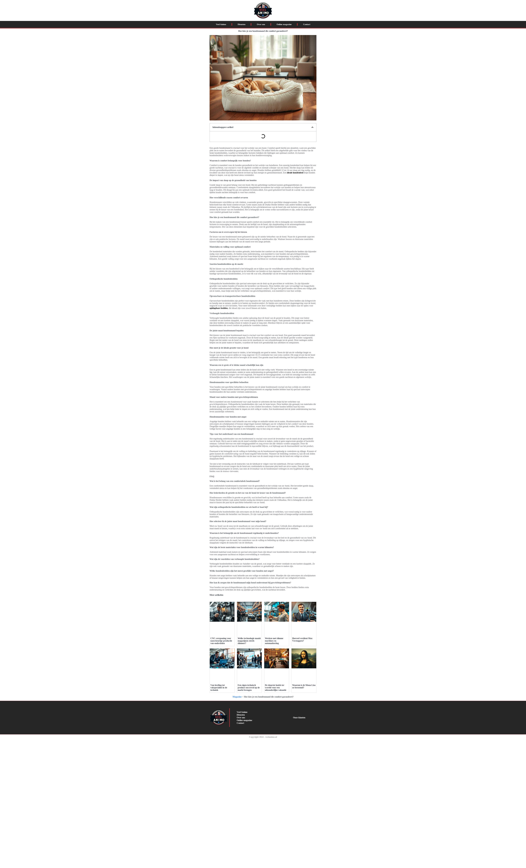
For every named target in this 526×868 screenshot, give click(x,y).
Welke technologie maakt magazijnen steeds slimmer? (249, 640)
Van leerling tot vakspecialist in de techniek (218, 687)
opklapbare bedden (219, 308)
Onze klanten (299, 717)
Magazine (237, 697)
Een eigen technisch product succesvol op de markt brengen (249, 687)
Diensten (241, 24)
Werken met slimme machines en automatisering (274, 640)
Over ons (261, 24)
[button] (312, 127)
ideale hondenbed (295, 172)
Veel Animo (221, 24)
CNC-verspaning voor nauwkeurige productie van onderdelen (221, 640)
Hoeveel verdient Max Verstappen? (302, 639)
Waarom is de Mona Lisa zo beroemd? (303, 686)
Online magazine (284, 24)
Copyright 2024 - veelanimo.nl (263, 737)
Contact (306, 24)
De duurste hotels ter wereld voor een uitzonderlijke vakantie (275, 687)
